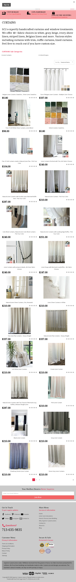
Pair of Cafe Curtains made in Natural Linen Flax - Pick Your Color (19, 162)
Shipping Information (8, 546)
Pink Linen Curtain (56, 402)
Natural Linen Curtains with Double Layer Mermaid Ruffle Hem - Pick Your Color (19, 197)
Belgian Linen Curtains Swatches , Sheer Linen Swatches (19, 94)
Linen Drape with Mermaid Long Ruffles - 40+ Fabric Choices (56, 268)
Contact (4, 553)
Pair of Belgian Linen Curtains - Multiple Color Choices (56, 94)
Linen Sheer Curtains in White (56, 302)
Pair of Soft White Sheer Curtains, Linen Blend (19, 128)
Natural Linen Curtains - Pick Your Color (56, 196)
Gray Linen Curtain (56, 438)
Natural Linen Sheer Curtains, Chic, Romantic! (19, 302)
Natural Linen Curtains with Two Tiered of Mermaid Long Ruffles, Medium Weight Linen (19, 403)
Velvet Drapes (44, 55)
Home (41, 513)
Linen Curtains (7, 55)
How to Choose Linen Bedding (48, 518)
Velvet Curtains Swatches (56, 128)
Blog (40, 528)
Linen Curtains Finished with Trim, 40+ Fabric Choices (56, 161)
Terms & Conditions (8, 544)
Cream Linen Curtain (56, 369)
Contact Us (42, 523)
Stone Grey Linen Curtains (56, 471)
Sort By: (57, 62)
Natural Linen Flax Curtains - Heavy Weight (56, 336)
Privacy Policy (6, 548)
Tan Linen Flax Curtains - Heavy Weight (19, 336)
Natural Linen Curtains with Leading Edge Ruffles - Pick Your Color (56, 233)
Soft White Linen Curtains (19, 369)
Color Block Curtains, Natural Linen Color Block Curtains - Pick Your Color (19, 233)
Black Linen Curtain (19, 438)
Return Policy (6, 551)
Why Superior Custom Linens (47, 521)
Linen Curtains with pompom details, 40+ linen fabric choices (19, 268)
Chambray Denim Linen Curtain (19, 471)
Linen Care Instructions (46, 516)
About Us (41, 525)
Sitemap (4, 555)
